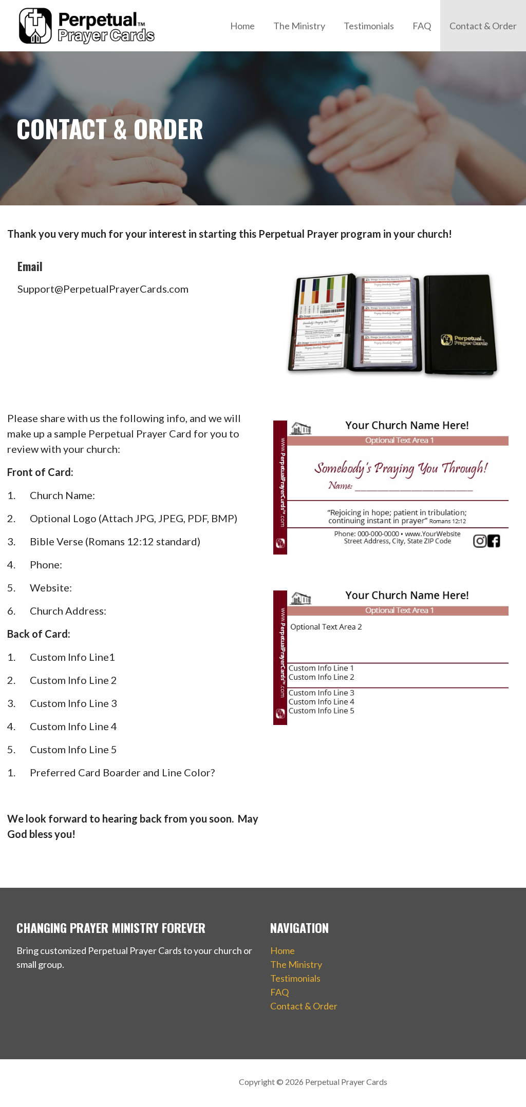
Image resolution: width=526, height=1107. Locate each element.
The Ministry (299, 25)
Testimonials (369, 25)
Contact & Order (483, 25)
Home (242, 25)
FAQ (421, 25)
